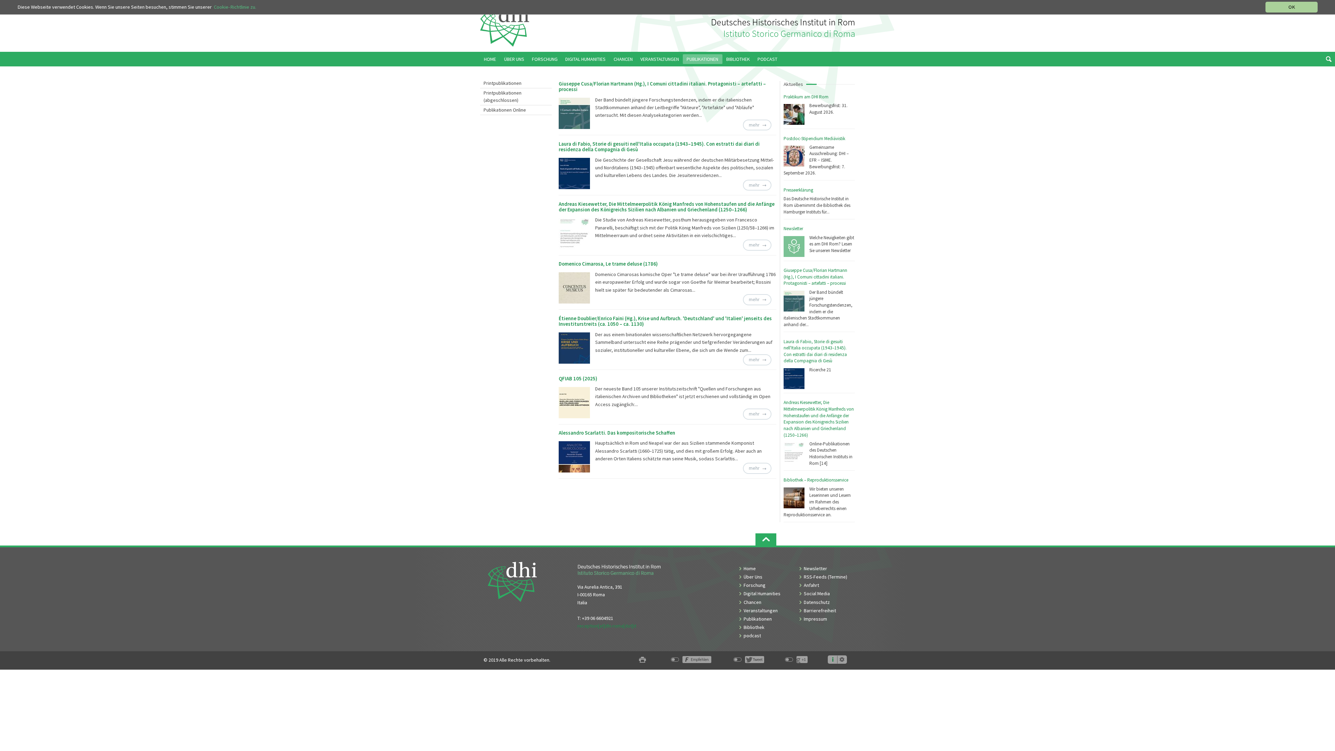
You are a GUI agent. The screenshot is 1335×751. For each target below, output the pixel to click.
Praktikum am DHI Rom (806, 97)
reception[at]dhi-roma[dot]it (606, 626)
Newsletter (793, 229)
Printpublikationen (502, 83)
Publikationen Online (505, 110)
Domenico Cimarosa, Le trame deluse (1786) (608, 264)
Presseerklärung (798, 190)
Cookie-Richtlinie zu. (235, 7)
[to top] (765, 539)
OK (1291, 7)
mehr (754, 125)
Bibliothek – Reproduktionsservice (816, 480)
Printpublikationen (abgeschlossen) (502, 96)
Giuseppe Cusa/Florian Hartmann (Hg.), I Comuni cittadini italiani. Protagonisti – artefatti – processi (815, 276)
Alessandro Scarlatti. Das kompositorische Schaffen (617, 433)
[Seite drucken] (642, 660)
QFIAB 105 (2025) (578, 379)
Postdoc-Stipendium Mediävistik (814, 139)
